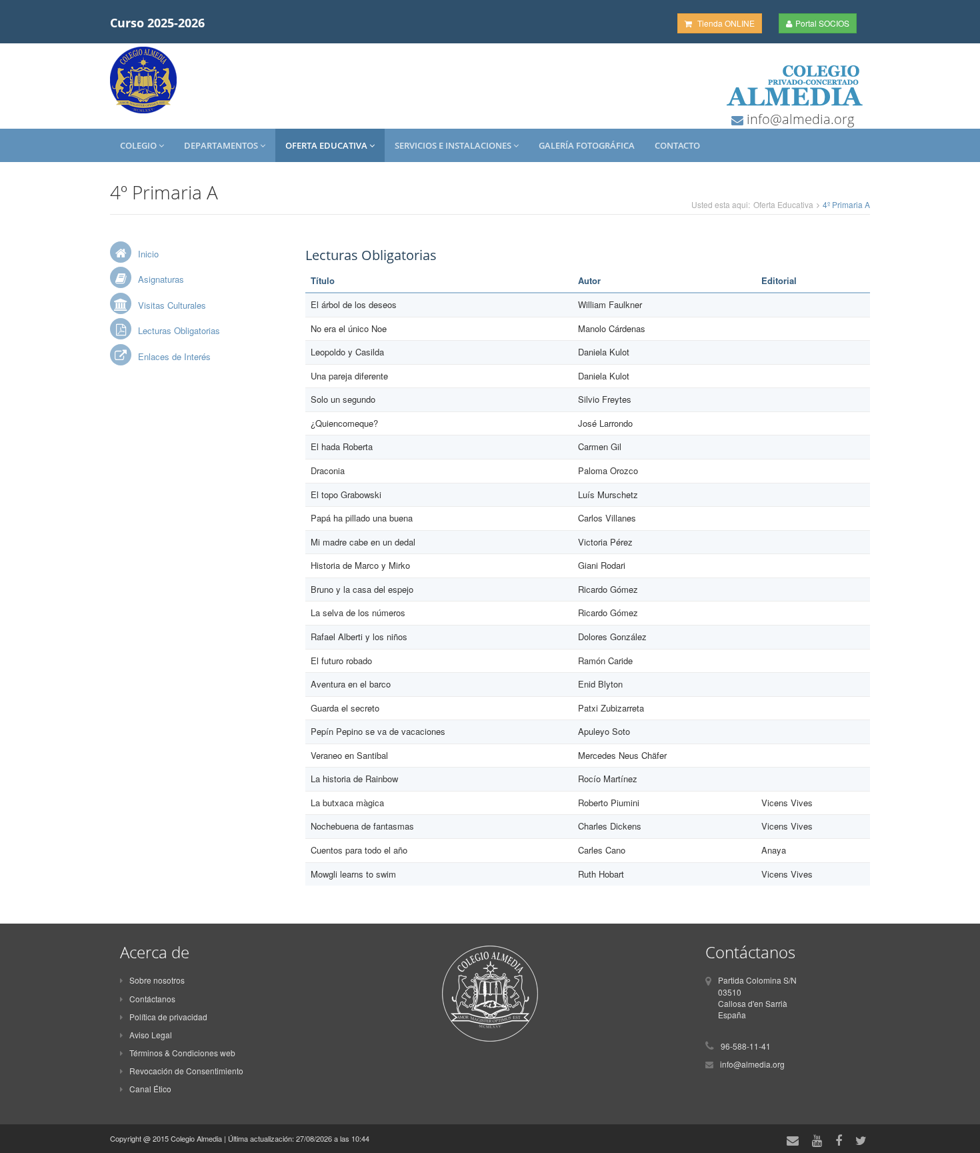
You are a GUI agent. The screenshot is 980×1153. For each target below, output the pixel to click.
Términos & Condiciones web (182, 1052)
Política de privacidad (168, 1016)
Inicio (148, 253)
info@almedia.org (798, 119)
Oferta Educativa (327, 145)
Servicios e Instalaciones (454, 145)
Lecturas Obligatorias (179, 330)
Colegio (139, 145)
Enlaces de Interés (174, 356)
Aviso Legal (150, 1034)
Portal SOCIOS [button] (822, 23)
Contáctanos (152, 998)
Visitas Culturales (172, 305)
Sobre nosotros (157, 980)
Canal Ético (150, 1088)
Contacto (677, 145)
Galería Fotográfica (587, 145)
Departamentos (222, 145)
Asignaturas (161, 279)
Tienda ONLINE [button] (725, 23)
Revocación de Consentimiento (186, 1070)
